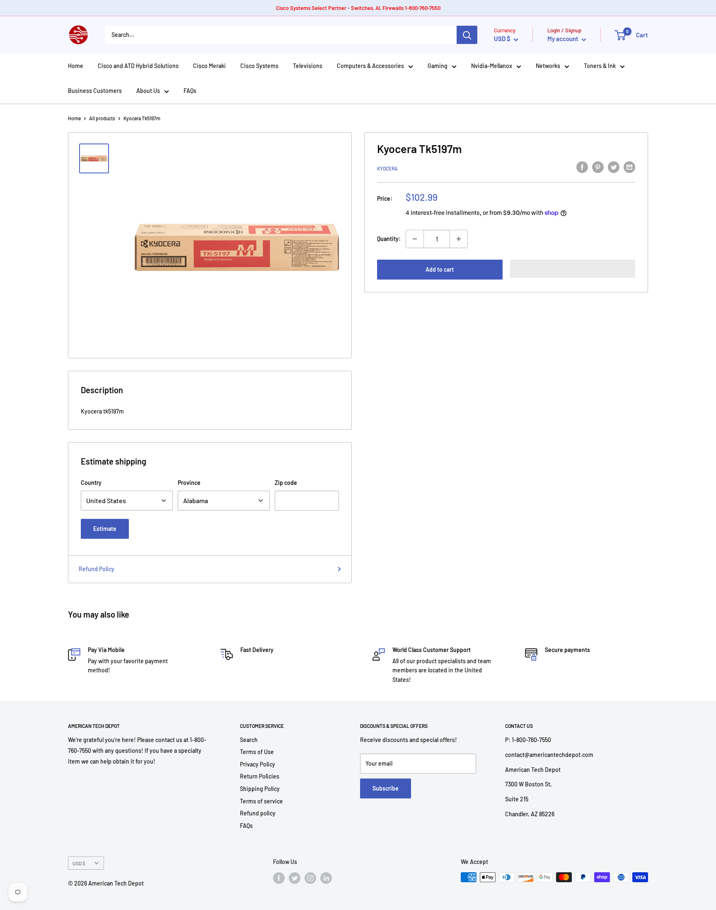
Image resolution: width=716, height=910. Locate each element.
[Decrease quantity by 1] (414, 239)
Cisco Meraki (209, 65)
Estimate (104, 528)
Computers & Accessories (370, 65)
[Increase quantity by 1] (458, 239)
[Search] (467, 35)
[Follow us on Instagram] (310, 878)
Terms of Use (257, 751)
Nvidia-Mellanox (491, 65)
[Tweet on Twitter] (613, 167)
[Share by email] (629, 167)
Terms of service (261, 801)
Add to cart (440, 269)
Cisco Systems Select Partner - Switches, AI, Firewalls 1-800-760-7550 (358, 8)
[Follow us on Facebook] (279, 878)
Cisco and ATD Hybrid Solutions (138, 65)
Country (91, 482)
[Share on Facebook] (582, 167)
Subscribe (386, 788)
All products (102, 118)
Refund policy (258, 813)
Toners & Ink (600, 65)
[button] (573, 269)
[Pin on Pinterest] (598, 167)
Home (75, 65)
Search (249, 739)
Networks (548, 65)
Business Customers (95, 90)
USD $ (79, 863)
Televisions (307, 65)
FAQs (190, 90)
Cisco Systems (259, 65)
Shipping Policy (260, 788)
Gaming (438, 65)
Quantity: (389, 238)
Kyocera (387, 168)
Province (189, 482)
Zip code (286, 482)
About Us (148, 90)
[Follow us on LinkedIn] (326, 878)
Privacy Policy (257, 764)
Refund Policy (96, 568)
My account (563, 38)
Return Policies (259, 776)
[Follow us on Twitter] (294, 878)
